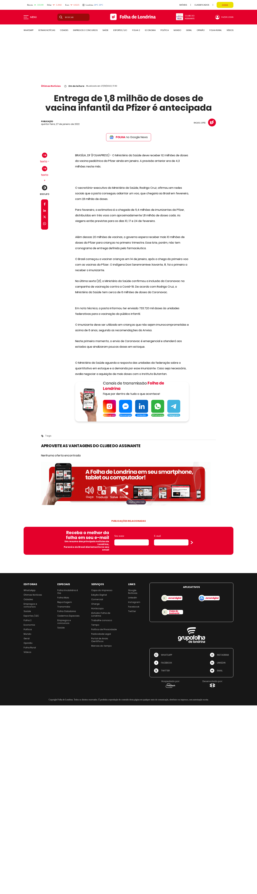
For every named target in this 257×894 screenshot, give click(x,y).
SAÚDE (105, 30)
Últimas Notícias (51, 86)
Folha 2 (27, 620)
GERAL (189, 30)
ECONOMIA (150, 30)
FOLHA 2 (136, 30)
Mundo (27, 633)
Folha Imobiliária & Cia (67, 592)
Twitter (132, 611)
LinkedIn (132, 597)
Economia (29, 624)
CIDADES (64, 30)
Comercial (97, 599)
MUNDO (177, 30)
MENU (33, 17)
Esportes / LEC (31, 615)
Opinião (28, 643)
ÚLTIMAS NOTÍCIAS (46, 30)
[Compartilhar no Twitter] (44, 218)
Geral (27, 638)
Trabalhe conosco (101, 620)
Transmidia (63, 606)
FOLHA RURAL (215, 30)
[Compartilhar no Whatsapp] (44, 224)
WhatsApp (29, 590)
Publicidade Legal (101, 633)
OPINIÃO (201, 30)
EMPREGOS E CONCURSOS (85, 30)
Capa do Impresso (101, 590)
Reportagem (64, 602)
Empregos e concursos (30, 605)
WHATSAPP (28, 30)
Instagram (134, 602)
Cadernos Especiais (68, 615)
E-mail (157, 536)
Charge (95, 603)
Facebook (133, 606)
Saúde (27, 611)
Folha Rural (30, 647)
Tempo (95, 624)
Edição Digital (99, 594)
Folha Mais (63, 597)
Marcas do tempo (101, 645)
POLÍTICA (164, 30)
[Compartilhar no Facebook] (44, 205)
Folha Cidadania (66, 611)
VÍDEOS (230, 30)
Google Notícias (132, 592)
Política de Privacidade (104, 629)
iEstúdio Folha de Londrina (100, 614)
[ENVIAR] (191, 542)
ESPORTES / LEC (120, 30)
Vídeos (27, 652)
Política (28, 629)
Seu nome (119, 536)
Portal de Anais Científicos (99, 640)
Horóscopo (97, 608)
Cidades (28, 599)
